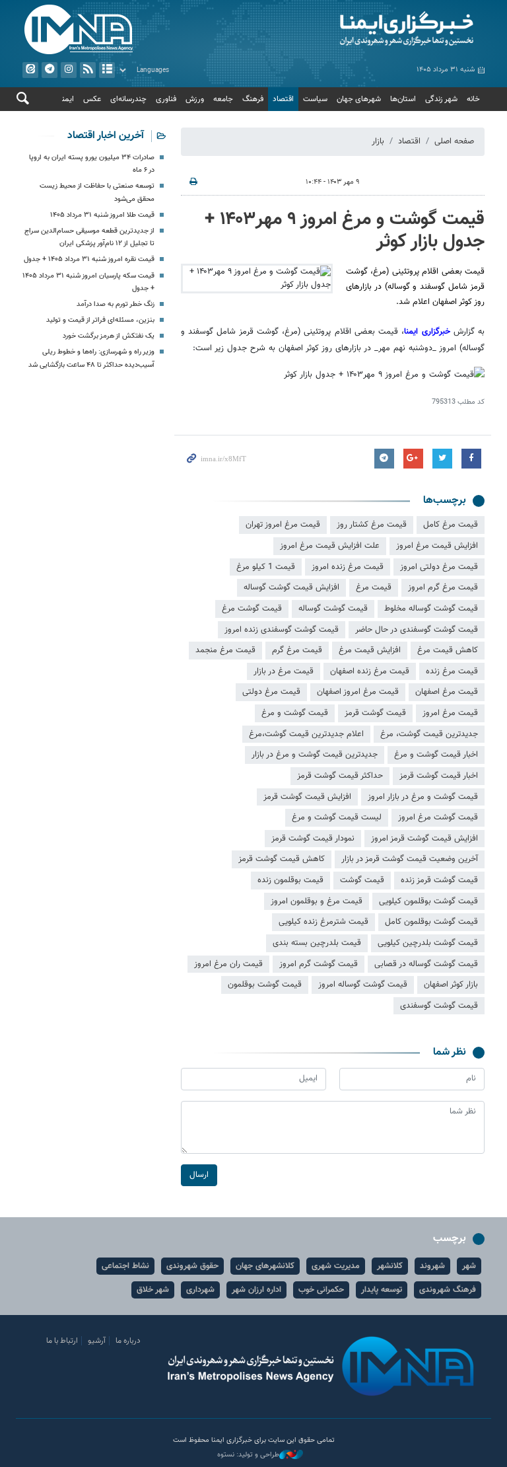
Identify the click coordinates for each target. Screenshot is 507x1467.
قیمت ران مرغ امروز (228, 964)
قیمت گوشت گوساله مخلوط (431, 608)
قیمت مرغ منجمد (225, 650)
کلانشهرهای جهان (265, 1266)
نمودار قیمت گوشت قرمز (313, 838)
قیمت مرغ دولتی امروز (439, 567)
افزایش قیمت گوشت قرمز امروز (424, 838)
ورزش (195, 99)
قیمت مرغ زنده (452, 671)
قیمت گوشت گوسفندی (439, 1005)
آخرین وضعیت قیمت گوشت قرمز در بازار (409, 859)
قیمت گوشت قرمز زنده (439, 880)
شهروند (432, 1266)
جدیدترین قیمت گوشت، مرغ (429, 734)
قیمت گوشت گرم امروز (318, 964)
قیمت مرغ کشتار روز (372, 524)
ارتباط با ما (62, 1341)
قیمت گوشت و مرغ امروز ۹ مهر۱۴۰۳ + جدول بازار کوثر (345, 230)
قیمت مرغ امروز (450, 713)
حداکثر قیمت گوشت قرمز (340, 775)
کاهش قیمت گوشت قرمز (281, 859)
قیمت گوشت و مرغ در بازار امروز (423, 797)
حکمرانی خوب (321, 1290)
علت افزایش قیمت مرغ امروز (330, 545)
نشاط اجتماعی (125, 1266)
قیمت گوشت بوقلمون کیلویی (428, 901)
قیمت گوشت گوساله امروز (362, 984)
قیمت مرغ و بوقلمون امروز (316, 901)
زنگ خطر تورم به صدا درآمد (115, 304)
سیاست (315, 99)
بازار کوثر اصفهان (451, 984)
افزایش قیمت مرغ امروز (437, 545)
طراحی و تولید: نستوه (248, 1455)
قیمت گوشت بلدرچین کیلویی (428, 943)
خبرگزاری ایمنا (427, 331)
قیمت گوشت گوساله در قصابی (426, 964)
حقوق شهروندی (192, 1266)
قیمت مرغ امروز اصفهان (358, 691)
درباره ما (128, 1341)
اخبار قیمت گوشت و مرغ (436, 754)
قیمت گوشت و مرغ (294, 713)
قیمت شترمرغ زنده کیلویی (323, 921)
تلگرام (49, 70)
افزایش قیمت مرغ (370, 650)
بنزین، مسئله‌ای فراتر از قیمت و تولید (100, 320)
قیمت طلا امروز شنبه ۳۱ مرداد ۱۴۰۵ (102, 215)
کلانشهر (390, 1266)
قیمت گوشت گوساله (333, 608)
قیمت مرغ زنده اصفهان (369, 671)
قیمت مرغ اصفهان (446, 691)
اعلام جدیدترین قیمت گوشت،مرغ (306, 734)
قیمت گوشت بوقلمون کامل (431, 921)
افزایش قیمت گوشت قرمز (307, 797)
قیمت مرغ (373, 587)
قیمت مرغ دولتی (271, 691)
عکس (92, 99)
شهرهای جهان (359, 99)
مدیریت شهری (336, 1266)
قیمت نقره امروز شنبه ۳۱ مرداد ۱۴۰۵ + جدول (89, 259)
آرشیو (107, 70)
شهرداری (200, 1290)
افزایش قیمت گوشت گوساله (291, 587)
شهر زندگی (441, 99)
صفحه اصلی (454, 141)
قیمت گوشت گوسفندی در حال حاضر (416, 629)
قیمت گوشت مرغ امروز (438, 817)
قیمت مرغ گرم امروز (443, 587)
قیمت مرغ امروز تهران (283, 524)
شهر (469, 1266)
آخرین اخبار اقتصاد (105, 136)
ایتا (30, 70)
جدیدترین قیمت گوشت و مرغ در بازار (315, 754)
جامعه (223, 99)
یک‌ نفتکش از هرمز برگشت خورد (108, 336)
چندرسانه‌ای (128, 99)
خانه (473, 99)
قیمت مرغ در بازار (284, 671)
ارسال (199, 1175)
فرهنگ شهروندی (447, 1290)
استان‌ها (403, 99)
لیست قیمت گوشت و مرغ (337, 817)
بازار (378, 141)
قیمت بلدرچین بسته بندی (317, 943)
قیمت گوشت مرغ (252, 608)
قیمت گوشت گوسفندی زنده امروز (281, 629)
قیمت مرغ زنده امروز (348, 567)
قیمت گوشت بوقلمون (265, 984)
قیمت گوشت (362, 880)
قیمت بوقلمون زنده (290, 880)
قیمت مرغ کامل (450, 524)
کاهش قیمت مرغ (447, 650)
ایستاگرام (69, 70)
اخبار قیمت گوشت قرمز (438, 775)
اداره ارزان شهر (256, 1290)
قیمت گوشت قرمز (375, 713)
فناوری (166, 99)
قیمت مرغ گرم (297, 650)
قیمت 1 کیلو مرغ (265, 567)
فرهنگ (252, 99)
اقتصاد (283, 99)
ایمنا (372, 29)
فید (88, 70)
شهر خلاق (153, 1290)
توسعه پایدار (381, 1290)
